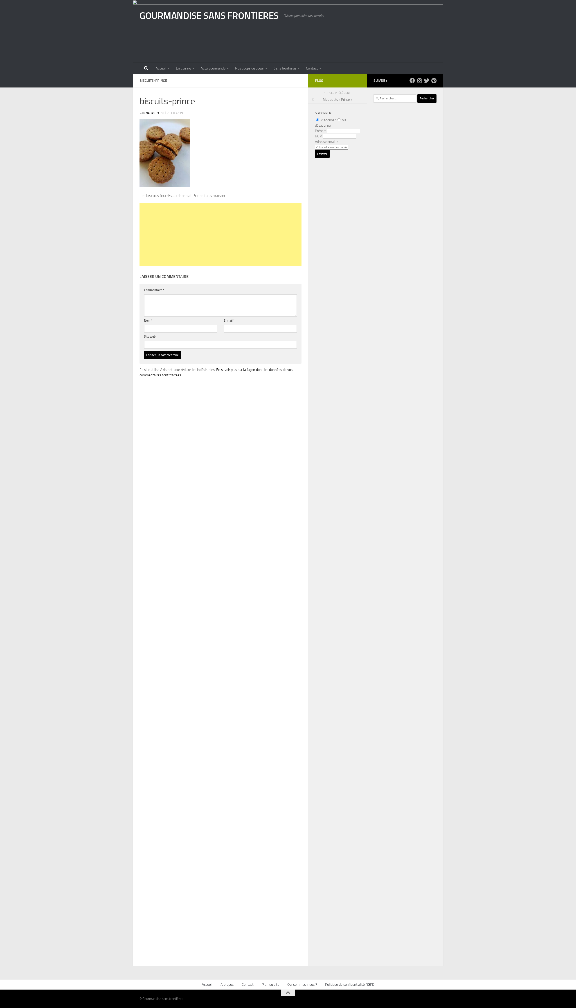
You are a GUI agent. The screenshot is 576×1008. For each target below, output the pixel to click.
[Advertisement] (221, 234)
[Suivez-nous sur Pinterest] (433, 80)
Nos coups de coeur (249, 68)
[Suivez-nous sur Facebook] (412, 80)
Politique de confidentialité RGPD (349, 984)
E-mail (229, 321)
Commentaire (154, 290)
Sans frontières (285, 68)
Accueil (161, 68)
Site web (150, 336)
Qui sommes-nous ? (302, 984)
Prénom (320, 131)
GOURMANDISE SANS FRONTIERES (209, 15)
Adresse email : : (326, 142)
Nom (148, 321)
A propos (227, 984)
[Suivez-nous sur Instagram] (419, 80)
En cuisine (183, 68)
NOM (318, 136)
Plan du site (270, 984)
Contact (312, 68)
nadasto (152, 113)
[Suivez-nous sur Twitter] (426, 80)
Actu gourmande (213, 68)
